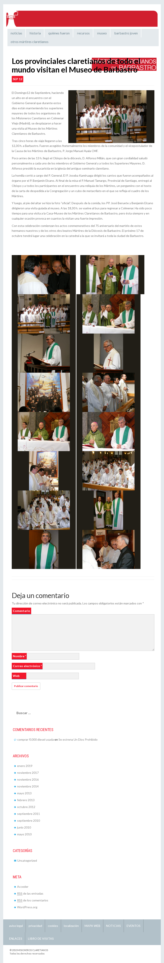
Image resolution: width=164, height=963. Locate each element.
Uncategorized (27, 860)
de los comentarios (32, 900)
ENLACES (15, 938)
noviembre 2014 (28, 786)
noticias (16, 33)
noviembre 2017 (28, 772)
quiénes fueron (59, 33)
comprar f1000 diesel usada (35, 739)
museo (102, 33)
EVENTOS (134, 926)
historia (35, 33)
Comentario (21, 611)
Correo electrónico (27, 666)
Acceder (22, 886)
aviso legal (16, 926)
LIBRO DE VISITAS (41, 938)
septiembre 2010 (28, 820)
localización (71, 926)
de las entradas (30, 893)
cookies (53, 926)
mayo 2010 (24, 834)
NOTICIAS (113, 926)
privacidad (35, 926)
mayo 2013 (24, 793)
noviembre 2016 (28, 779)
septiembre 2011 (28, 813)
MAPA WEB (92, 926)
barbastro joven (126, 33)
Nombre (19, 656)
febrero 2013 (26, 800)
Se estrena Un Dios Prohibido (78, 739)
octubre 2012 (26, 807)
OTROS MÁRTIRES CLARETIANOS (29, 42)
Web (16, 676)
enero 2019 (24, 766)
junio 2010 (24, 827)
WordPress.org (27, 907)
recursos (83, 33)
